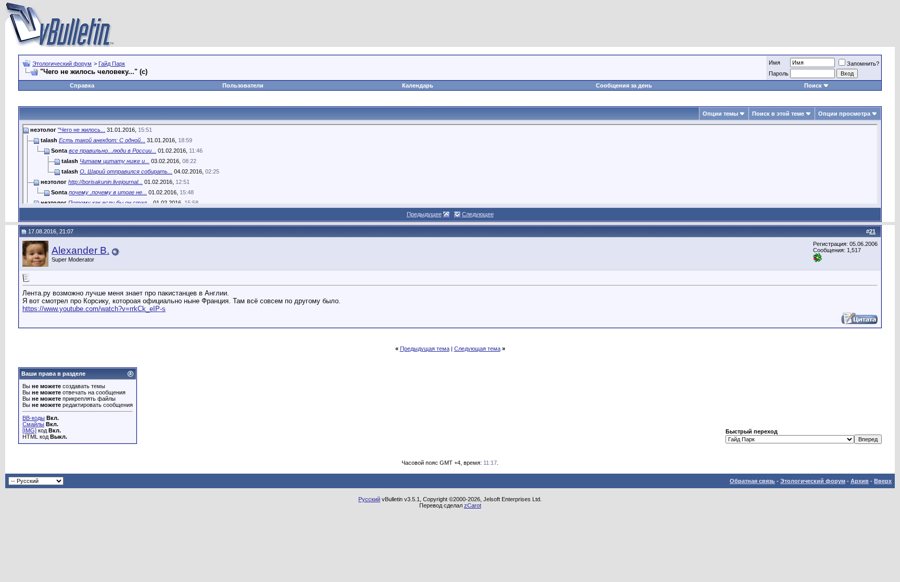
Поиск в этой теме (778, 113)
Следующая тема (477, 348)
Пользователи (243, 85)
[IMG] (29, 430)
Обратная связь (752, 481)
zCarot (472, 505)
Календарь (417, 85)
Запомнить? (863, 63)
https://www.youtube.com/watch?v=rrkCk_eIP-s (94, 309)
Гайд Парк (111, 63)
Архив (860, 481)
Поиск (813, 85)
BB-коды (33, 418)
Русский (369, 499)
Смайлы (33, 424)
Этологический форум (62, 63)
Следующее (478, 214)
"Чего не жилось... (81, 130)
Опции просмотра (844, 113)
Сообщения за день (624, 85)
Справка (82, 85)
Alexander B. (80, 250)
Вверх (883, 481)
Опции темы (720, 113)
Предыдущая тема (424, 348)
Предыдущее (424, 214)
